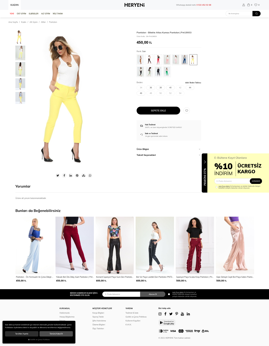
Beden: (140, 82)
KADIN (15, 4)
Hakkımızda (65, 313)
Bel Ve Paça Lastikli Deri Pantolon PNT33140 (155, 277)
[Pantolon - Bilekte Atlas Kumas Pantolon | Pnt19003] (74, 100)
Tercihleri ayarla (21, 334)
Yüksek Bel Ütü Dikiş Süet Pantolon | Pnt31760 (75, 277)
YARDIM (129, 308)
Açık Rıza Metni (224, 186)
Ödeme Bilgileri (98, 324)
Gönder (256, 181)
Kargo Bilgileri (98, 313)
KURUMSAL (65, 308)
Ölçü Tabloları (98, 328)
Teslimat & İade (132, 313)
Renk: (141, 51)
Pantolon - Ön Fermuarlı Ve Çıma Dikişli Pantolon (35, 277)
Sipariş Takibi (98, 317)
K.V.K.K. (129, 324)
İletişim (62, 321)
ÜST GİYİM (21, 13)
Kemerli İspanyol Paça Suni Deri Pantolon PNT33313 (115, 277)
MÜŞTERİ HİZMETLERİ (102, 308)
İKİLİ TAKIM (58, 13)
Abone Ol (153, 294)
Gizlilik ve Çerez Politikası (136, 317)
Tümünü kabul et (56, 334)
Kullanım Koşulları (133, 321)
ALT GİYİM (45, 13)
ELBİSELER (33, 13)
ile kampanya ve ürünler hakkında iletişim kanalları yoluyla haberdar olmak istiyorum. (239, 187)
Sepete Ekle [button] (158, 110)
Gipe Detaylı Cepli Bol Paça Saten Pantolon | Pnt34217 (235, 277)
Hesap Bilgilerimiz (67, 317)
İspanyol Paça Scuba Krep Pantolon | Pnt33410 (195, 277)
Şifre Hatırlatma (99, 321)
